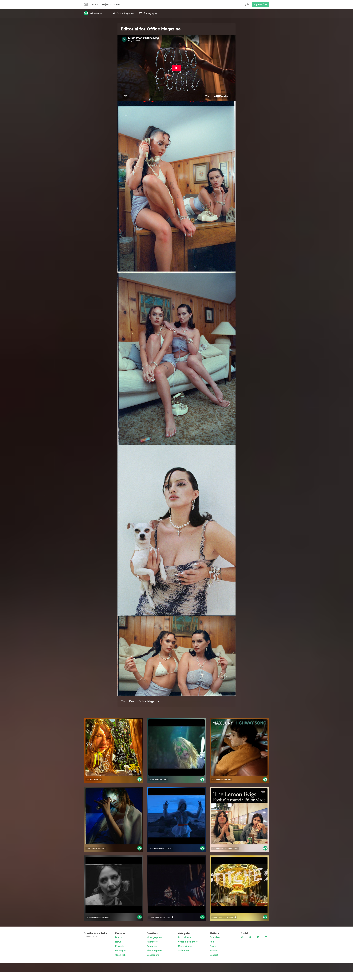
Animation (183, 950)
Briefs (95, 4)
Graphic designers (188, 941)
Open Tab (120, 955)
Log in (246, 4)
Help (212, 941)
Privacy (214, 950)
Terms (213, 946)
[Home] (86, 5)
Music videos (185, 946)
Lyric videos (184, 937)
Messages (120, 950)
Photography (150, 13)
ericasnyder (96, 13)
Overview (215, 937)
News (117, 4)
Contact (214, 955)
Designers (152, 946)
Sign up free (260, 4)
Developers (153, 955)
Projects (106, 4)
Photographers (154, 950)
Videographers (154, 937)
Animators (152, 941)
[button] (176, 186)
